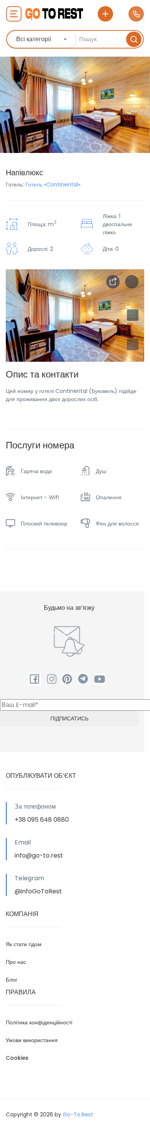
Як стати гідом (24, 944)
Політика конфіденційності (39, 1022)
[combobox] (42, 39)
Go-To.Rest (78, 1114)
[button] (132, 344)
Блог (11, 980)
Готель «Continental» (52, 184)
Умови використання (32, 1040)
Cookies (17, 1058)
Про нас (16, 962)
